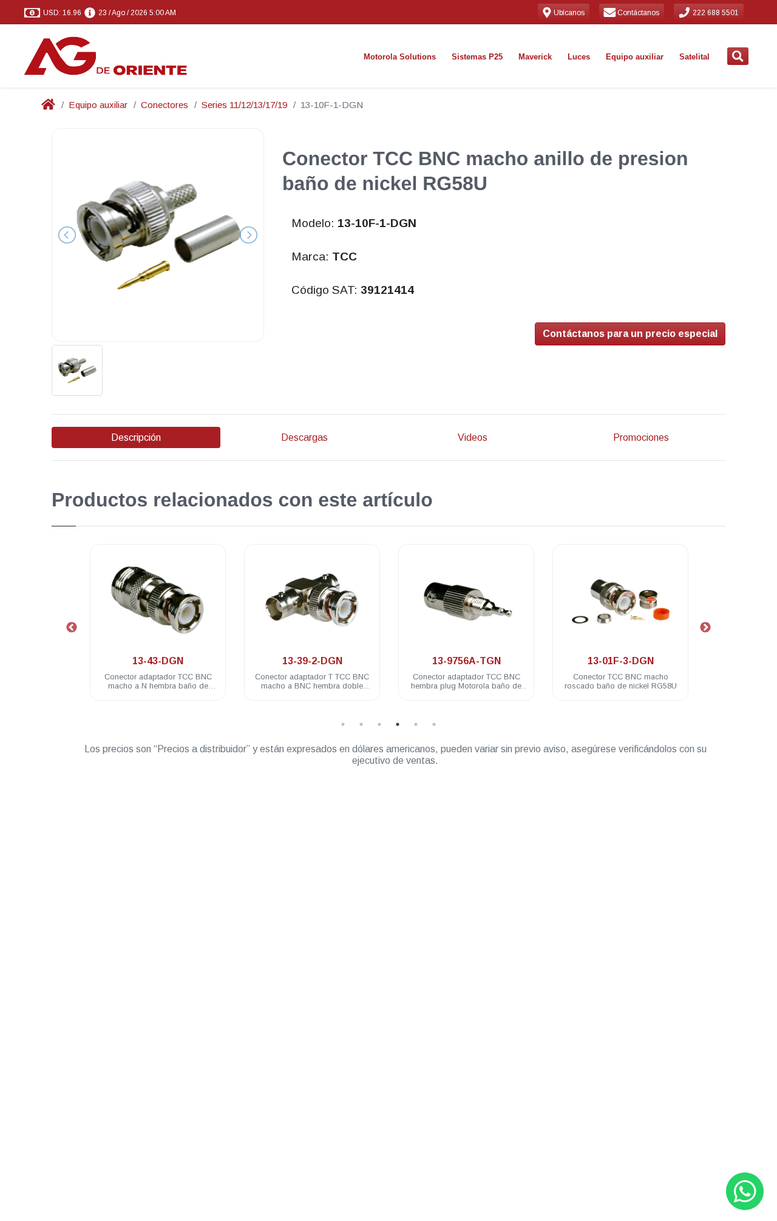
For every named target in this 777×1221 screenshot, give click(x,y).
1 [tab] (343, 724)
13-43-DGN (157, 661)
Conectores (164, 105)
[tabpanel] (158, 629)
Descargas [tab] (304, 437)
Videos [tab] (472, 437)
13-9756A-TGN (466, 661)
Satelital (694, 56)
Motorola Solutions (400, 56)
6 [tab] (434, 724)
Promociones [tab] (641, 437)
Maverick (535, 56)
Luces (579, 56)
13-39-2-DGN (312, 661)
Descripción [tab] (136, 437)
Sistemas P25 (477, 56)
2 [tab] (361, 724)
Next (705, 628)
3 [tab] (379, 724)
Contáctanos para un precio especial (630, 333)
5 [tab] (416, 724)
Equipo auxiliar (634, 56)
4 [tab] (398, 724)
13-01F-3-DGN (621, 661)
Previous (72, 628)
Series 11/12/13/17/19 (244, 105)
